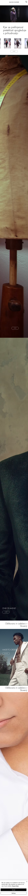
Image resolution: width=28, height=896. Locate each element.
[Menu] (26, 2)
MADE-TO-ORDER (9, 649)
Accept (13, 890)
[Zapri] (26, 882)
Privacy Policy (15, 886)
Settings (14, 893)
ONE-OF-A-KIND (9, 608)
